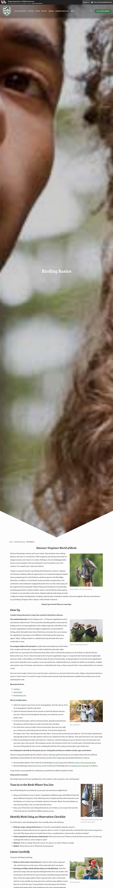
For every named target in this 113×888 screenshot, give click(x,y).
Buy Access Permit (103, 11)
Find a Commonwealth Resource (103, 2)
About (72, 11)
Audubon (16, 689)
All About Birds (58, 762)
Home (11, 542)
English (86, 2)
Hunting (31, 11)
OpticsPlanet (17, 692)
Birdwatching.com (19, 695)
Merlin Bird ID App (34, 766)
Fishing (37, 11)
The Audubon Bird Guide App (78, 766)
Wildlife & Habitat (20, 11)
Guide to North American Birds (85, 762)
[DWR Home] (7, 11)
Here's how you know (37, 3)
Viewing (51, 11)
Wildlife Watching (20, 542)
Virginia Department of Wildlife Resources (21, 1)
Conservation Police (62, 11)
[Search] (91, 11)
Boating (44, 11)
